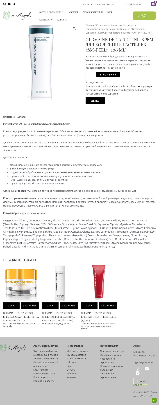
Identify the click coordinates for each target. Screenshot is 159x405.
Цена (95, 100)
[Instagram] (4, 4)
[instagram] (138, 369)
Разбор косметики (92, 11)
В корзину (108, 74)
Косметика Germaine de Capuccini (130, 90)
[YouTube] (9, 4)
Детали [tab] (22, 116)
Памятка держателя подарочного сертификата (111, 358)
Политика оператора (112, 351)
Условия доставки (76, 354)
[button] (144, 15)
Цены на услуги (41, 377)
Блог (109, 11)
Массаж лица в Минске (45, 354)
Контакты (62, 19)
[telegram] (138, 373)
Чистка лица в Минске (45, 351)
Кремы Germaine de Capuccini (114, 28)
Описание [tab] (9, 116)
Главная (90, 25)
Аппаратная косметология (40, 367)
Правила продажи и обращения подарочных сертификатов (111, 371)
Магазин (73, 11)
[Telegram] (13, 4)
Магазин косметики (77, 351)
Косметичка (102, 25)
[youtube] (147, 369)
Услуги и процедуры (50, 11)
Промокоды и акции (44, 373)
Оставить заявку (140, 383)
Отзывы (71, 369)
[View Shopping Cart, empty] (153, 4)
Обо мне (71, 362)
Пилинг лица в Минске (45, 362)
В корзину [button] (30, 306)
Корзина (71, 377)
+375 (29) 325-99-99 (132, 3)
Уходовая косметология (46, 358)
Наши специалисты (43, 380)
